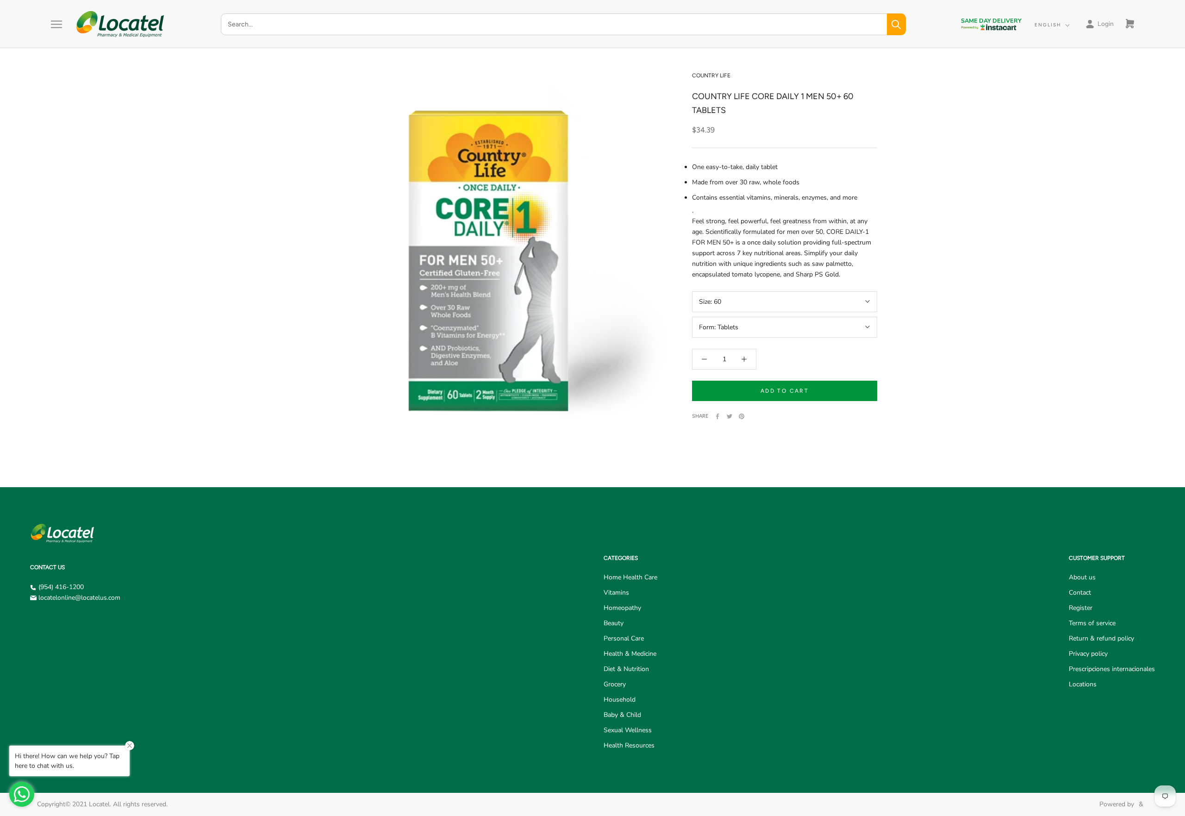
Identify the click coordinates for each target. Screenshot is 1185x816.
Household (620, 699)
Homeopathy (622, 607)
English (1048, 25)
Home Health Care (630, 577)
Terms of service (1092, 623)
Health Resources (629, 745)
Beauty (614, 623)
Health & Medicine (630, 653)
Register (1080, 607)
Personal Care (624, 638)
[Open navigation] (56, 24)
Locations (1083, 684)
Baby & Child (622, 714)
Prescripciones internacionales (1112, 669)
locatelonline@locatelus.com (79, 597)
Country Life (711, 75)
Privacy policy (1088, 653)
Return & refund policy (1101, 638)
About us (1082, 577)
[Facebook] (717, 416)
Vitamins (616, 592)
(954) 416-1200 (61, 587)
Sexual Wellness (628, 730)
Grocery (615, 684)
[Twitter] (729, 416)
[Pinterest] (741, 416)
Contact (1080, 592)
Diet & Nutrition (626, 669)
